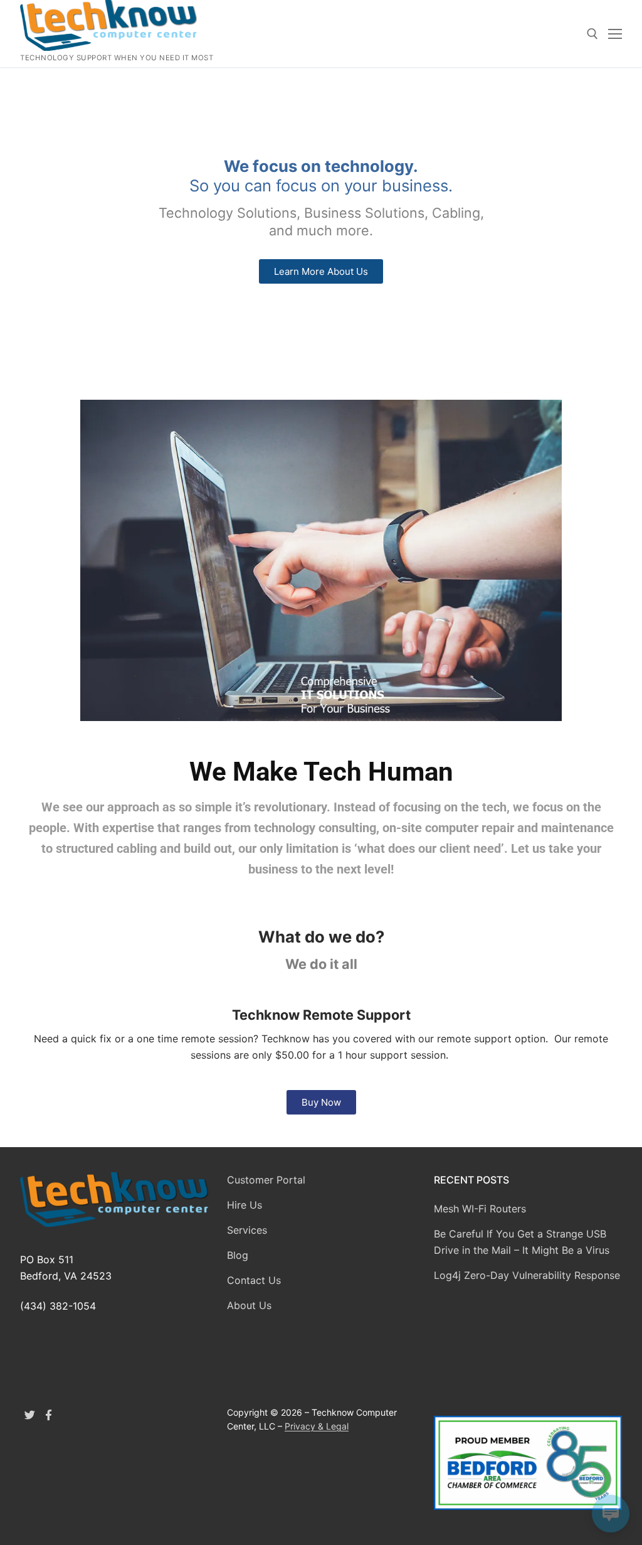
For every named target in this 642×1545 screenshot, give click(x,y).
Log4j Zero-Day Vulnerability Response (527, 1275)
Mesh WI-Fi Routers (480, 1208)
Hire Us (244, 1205)
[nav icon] (615, 34)
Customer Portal (266, 1179)
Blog (237, 1255)
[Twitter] (29, 1415)
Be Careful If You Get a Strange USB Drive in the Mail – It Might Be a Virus (521, 1241)
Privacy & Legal (317, 1426)
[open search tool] (592, 34)
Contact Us (254, 1280)
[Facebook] (49, 1415)
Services (247, 1230)
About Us (249, 1305)
